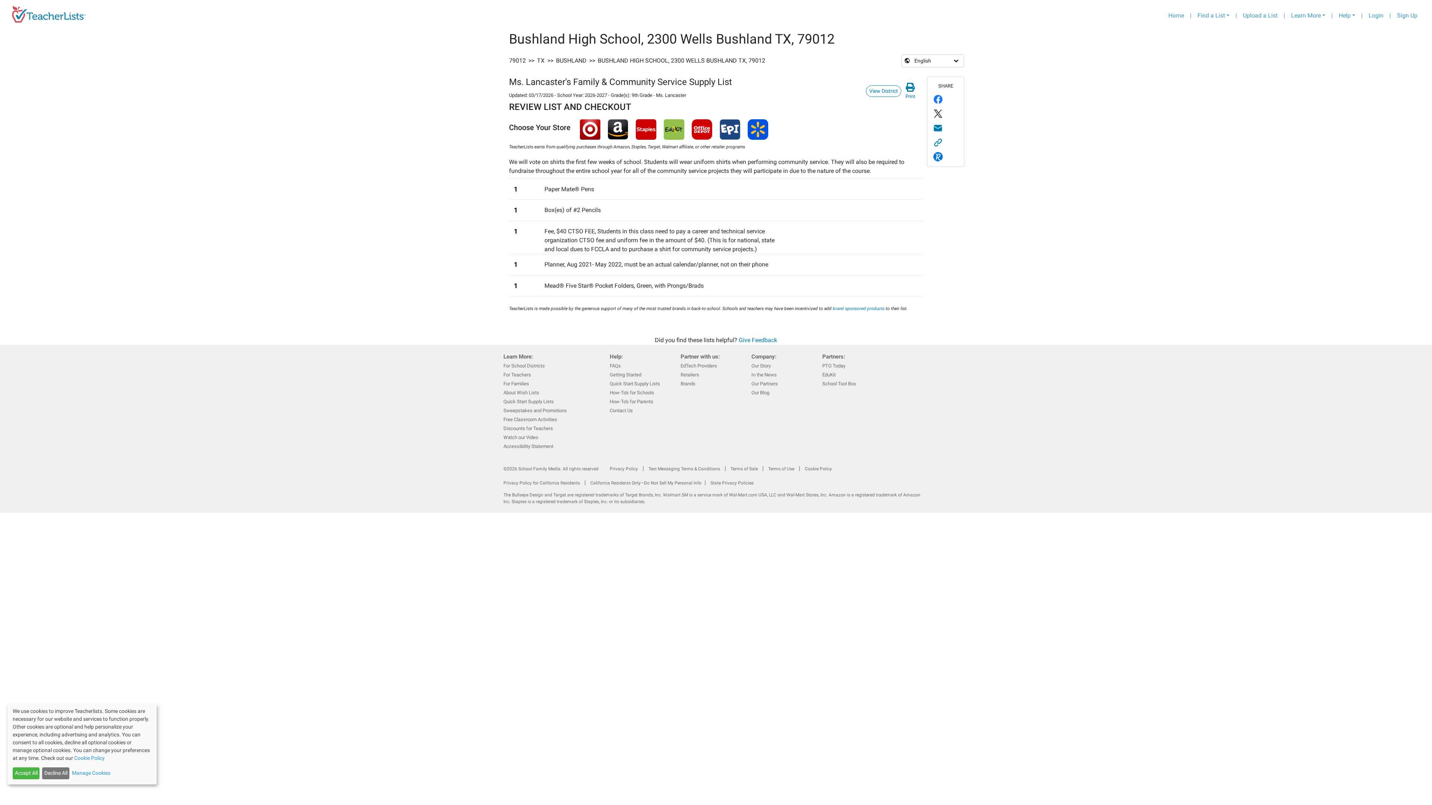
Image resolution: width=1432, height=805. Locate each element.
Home (1176, 15)
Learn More (1306, 15)
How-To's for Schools (632, 392)
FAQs (615, 366)
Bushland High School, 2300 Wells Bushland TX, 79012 (681, 60)
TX (540, 60)
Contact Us (621, 410)
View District (883, 91)
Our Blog (760, 392)
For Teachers (517, 375)
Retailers (690, 375)
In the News (764, 375)
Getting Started (625, 375)
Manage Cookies (91, 773)
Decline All (55, 773)
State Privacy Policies (732, 483)
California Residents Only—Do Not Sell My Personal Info (645, 483)
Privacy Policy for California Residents (541, 483)
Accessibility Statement (528, 446)
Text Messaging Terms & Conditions (684, 468)
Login (1376, 15)
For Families (516, 383)
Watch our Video (520, 437)
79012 (517, 60)
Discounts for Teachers (528, 428)
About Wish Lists (521, 392)
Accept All (26, 773)
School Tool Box (839, 383)
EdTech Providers (699, 366)
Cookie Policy (818, 468)
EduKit (829, 375)
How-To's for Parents (631, 401)
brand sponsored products (859, 308)
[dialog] (82, 744)
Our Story (761, 366)
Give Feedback (758, 340)
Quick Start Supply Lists (528, 401)
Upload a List (1260, 15)
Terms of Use (781, 468)
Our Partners (764, 383)
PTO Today (833, 366)
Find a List (1211, 15)
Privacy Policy (624, 468)
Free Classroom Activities (530, 419)
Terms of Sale (744, 468)
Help (1345, 15)
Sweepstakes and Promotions (535, 410)
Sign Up (1407, 15)
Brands (688, 383)
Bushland (571, 60)
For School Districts (524, 366)
